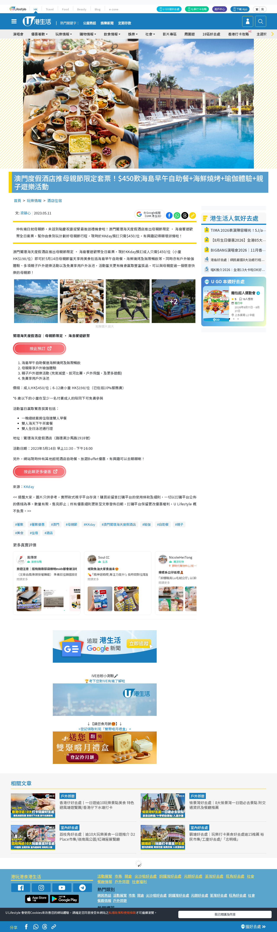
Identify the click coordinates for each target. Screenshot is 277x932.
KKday (29, 486)
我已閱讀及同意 (225, 914)
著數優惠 (38, 524)
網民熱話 (104, 895)
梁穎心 (25, 212)
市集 (118, 876)
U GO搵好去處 (171, 9)
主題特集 (264, 34)
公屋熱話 (89, 23)
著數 (20, 524)
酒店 (49, 532)
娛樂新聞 (107, 23)
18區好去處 (211, 34)
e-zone (113, 9)
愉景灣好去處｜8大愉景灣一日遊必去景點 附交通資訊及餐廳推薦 (227, 805)
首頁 (17, 200)
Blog (98, 9)
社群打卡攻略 (199, 9)
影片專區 (170, 34)
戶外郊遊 (68, 796)
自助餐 (164, 524)
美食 (20, 532)
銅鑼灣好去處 (170, 876)
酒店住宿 (54, 200)
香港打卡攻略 (238, 34)
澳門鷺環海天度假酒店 (119, 524)
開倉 (128, 876)
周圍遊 (189, 34)
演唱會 (18, 34)
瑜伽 (147, 524)
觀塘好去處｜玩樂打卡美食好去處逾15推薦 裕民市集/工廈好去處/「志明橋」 (226, 836)
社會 (250, 876)
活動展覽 (104, 876)
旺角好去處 (235, 876)
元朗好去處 (193, 876)
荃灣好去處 (214, 876)
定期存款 (124, 23)
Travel (50, 9)
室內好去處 (69, 827)
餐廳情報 (104, 881)
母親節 (72, 524)
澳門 (56, 524)
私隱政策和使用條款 (122, 912)
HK (35, 9)
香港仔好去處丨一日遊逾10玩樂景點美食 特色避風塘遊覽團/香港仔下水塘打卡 (97, 805)
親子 (180, 524)
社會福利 (139, 881)
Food (65, 9)
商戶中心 (219, 9)
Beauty (81, 9)
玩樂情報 (34, 200)
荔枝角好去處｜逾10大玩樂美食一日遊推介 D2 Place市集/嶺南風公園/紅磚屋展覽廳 (97, 836)
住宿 (35, 532)
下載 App (242, 9)
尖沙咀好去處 (146, 876)
